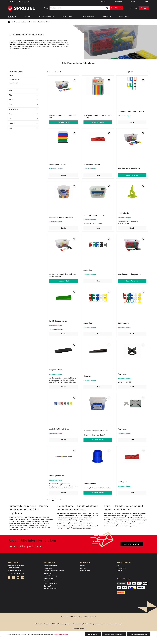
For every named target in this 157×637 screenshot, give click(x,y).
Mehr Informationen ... (61, 634)
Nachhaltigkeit (85, 571)
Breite (10, 90)
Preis (10, 128)
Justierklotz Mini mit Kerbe (59, 429)
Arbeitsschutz (48, 573)
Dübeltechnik (48, 568)
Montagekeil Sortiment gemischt (61, 217)
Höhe (10, 119)
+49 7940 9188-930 (17, 570)
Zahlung (86, 617)
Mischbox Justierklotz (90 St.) (129, 168)
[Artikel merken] (74, 80)
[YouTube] (18, 578)
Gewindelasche (123, 213)
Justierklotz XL (123, 323)
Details (132, 122)
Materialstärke (13, 109)
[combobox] (77, 8)
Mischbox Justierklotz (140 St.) (129, 274)
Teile (10, 95)
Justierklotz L (88, 323)
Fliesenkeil (87, 376)
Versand (93, 617)
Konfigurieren (92, 634)
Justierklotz (87, 270)
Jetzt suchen (118, 8)
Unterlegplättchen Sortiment (93, 215)
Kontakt (119, 571)
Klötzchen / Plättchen (16, 72)
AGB (71, 617)
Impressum (64, 617)
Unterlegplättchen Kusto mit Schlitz (131, 111)
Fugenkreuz (122, 374)
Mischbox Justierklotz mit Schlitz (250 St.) (63, 116)
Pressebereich (121, 568)
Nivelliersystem (14, 79)
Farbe (10, 114)
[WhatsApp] (22, 578)
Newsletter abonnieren (131, 544)
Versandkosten (73, 624)
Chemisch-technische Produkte (54, 571)
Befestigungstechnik (50, 566)
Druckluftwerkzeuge (50, 583)
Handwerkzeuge (49, 578)
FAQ (118, 566)
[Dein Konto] (136, 8)
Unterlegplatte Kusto (56, 476)
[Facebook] (9, 578)
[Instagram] (13, 578)
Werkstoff (12, 123)
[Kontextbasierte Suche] (46, 8)
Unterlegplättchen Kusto (58, 164)
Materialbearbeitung (50, 576)
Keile (11, 75)
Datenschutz (78, 617)
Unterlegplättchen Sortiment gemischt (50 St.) (97, 116)
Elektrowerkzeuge (49, 581)
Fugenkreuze (13, 83)
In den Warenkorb (63, 122)
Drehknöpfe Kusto (89, 484)
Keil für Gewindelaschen (58, 321)
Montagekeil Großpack (91, 164)
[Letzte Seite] (61, 72)
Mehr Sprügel (85, 562)
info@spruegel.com (17, 573)
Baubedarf (47, 586)
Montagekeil (122, 482)
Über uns (83, 568)
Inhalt (10, 100)
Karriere (82, 566)
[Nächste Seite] (58, 72)
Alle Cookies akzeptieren (139, 634)
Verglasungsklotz (55, 370)
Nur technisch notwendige (113, 634)
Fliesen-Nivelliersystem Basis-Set (95, 431)
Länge (11, 104)
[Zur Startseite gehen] (21, 8)
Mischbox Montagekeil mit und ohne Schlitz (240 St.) (62, 275)
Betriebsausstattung (50, 588)
